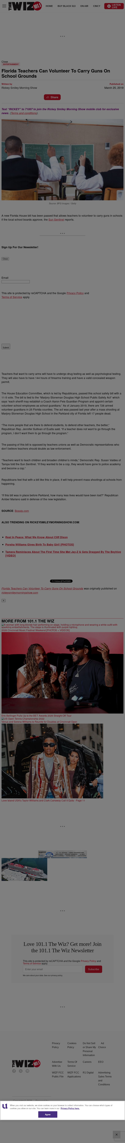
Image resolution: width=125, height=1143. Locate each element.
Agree (48, 1114)
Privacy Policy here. (70, 1108)
